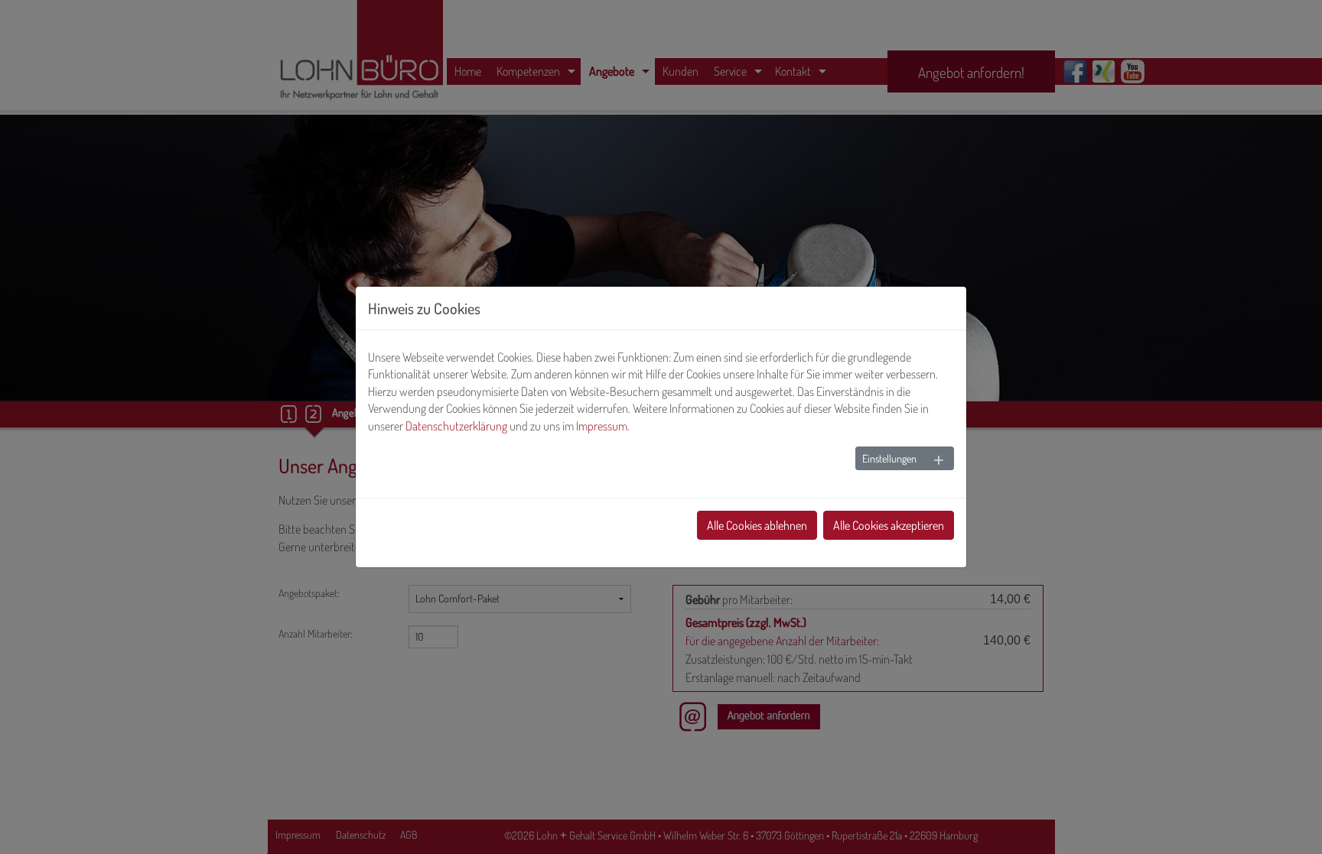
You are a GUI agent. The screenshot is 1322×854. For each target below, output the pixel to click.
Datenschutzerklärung (456, 425)
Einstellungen (889, 458)
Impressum (601, 425)
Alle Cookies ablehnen (757, 525)
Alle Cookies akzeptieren (888, 525)
